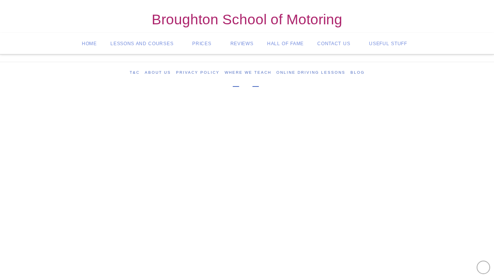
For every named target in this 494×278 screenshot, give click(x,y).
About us (158, 72)
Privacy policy (198, 72)
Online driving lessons (310, 72)
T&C (135, 72)
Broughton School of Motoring (247, 19)
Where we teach (248, 72)
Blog (357, 72)
